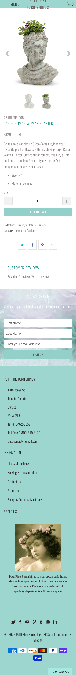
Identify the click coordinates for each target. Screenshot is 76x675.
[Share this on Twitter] (22, 245)
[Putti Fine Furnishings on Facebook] (20, 622)
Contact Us (14, 481)
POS (46, 634)
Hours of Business (18, 463)
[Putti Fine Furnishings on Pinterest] (34, 622)
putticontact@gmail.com (23, 441)
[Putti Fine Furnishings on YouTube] (27, 622)
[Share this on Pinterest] (42, 245)
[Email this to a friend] (53, 245)
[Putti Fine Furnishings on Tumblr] (41, 622)
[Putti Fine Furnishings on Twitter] (13, 622)
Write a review (40, 276)
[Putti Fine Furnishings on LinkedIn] (55, 622)
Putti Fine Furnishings (38, 4)
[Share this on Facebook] (32, 245)
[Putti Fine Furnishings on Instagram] (48, 622)
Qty (6, 193)
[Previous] (7, 53)
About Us (13, 490)
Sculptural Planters (35, 225)
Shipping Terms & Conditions (25, 499)
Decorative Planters (25, 230)
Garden (20, 225)
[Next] (68, 53)
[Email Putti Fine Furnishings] (62, 622)
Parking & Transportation (22, 472)
